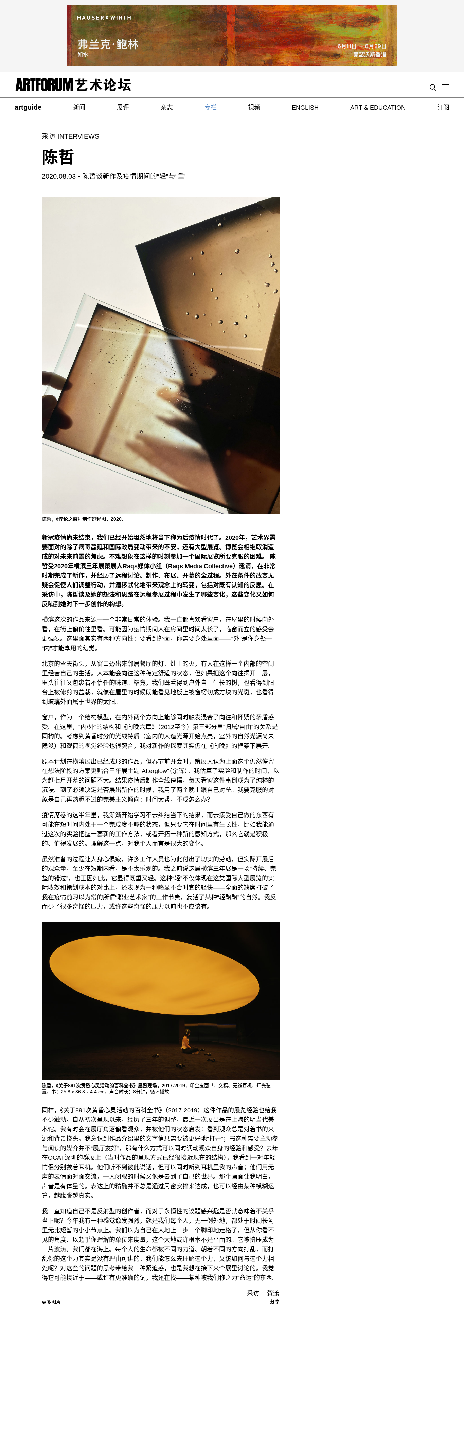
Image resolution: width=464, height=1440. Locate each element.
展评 (123, 107)
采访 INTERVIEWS (70, 136)
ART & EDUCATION (378, 107)
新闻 (79, 107)
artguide (28, 107)
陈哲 (58, 157)
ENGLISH (305, 107)
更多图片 (51, 1302)
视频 (254, 107)
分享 (275, 1301)
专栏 (210, 107)
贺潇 (273, 1293)
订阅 (443, 107)
